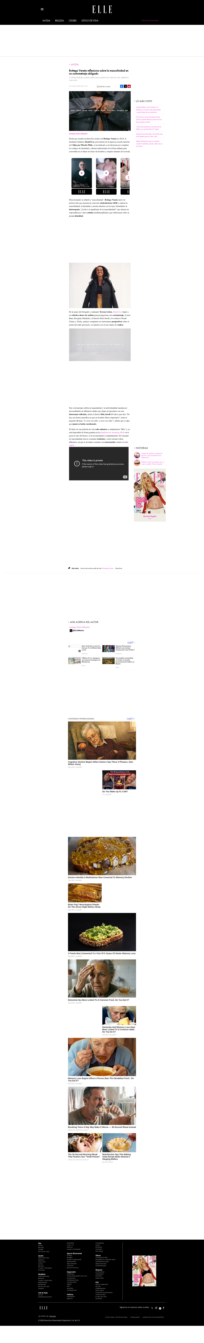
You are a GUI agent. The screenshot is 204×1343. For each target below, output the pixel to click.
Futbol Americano (74, 1180)
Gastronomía (43, 1196)
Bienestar (42, 1205)
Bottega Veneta (108, 568)
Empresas (70, 1194)
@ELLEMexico (78, 630)
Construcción (102, 1178)
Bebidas (41, 1199)
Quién (40, 1176)
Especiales (100, 1198)
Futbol (69, 1176)
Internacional (73, 1200)
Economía (71, 1198)
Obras (69, 1204)
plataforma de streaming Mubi (112, 432)
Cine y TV (70, 1165)
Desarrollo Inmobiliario (106, 1180)
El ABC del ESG (101, 1217)
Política (70, 1215)
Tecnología (72, 1202)
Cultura (41, 1190)
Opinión (99, 1169)
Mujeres (70, 1208)
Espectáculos (43, 1178)
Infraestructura (102, 1182)
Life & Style (43, 1213)
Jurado (41, 1209)
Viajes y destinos (45, 1201)
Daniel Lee (117, 311)
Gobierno (71, 1217)
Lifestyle (70, 1186)
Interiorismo (101, 1186)
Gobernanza (101, 1208)
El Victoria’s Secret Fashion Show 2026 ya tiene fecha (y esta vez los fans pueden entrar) (149, 119)
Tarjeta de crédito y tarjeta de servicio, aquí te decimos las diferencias (151, 455)
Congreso (100, 1163)
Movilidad (100, 1211)
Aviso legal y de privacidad (116, 1237)
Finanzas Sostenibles (104, 1213)
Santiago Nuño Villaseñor (79, 627)
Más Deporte (72, 1184)
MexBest (41, 1194)
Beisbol (70, 1178)
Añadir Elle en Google (104, 86)
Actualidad (100, 1192)
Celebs (73, 20)
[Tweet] (125, 86)
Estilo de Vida (43, 1207)
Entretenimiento (45, 1217)
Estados (99, 1167)
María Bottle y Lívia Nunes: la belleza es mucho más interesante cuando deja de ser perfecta (148, 109)
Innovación (101, 1215)
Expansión (71, 1192)
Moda (46, 20)
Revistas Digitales (150, 21)
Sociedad (99, 1171)
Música (70, 1167)
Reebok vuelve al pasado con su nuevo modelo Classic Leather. (152, 463)
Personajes (42, 1203)
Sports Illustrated (74, 1174)
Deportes (70, 1163)
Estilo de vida (90, 20)
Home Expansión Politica (77, 1196)
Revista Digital (149, 516)
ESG (68, 1206)
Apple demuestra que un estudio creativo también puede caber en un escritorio (149, 143)
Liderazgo (100, 1194)
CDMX (98, 1165)
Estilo (40, 1215)
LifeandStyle (72, 1210)
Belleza (59, 20)
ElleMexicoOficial (165, 1227)
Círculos (42, 1182)
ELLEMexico (152, 1228)
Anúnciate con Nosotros (153, 1237)
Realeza (41, 1180)
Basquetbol (71, 1182)
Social (98, 1206)
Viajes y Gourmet (45, 1188)
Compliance (135, 1237)
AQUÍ (71, 445)
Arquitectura (101, 1184)
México (70, 1219)
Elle (39, 1163)
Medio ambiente (102, 1204)
